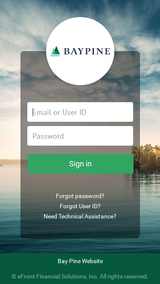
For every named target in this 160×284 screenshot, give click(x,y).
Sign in (80, 163)
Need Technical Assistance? (80, 216)
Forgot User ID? (80, 206)
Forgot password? (80, 195)
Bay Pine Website (80, 261)
